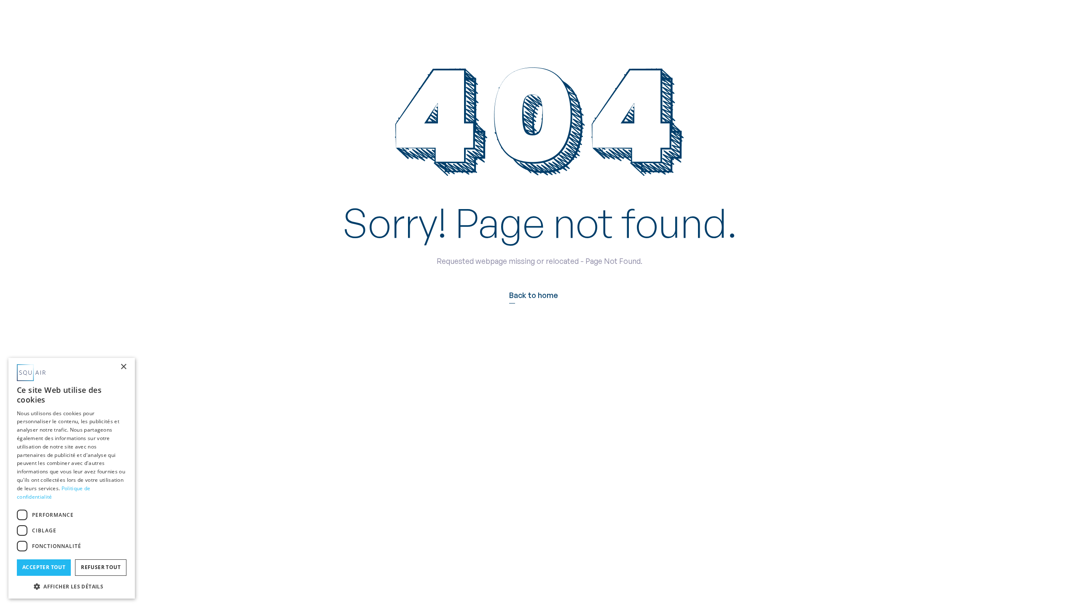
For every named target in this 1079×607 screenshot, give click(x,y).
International (560, 18)
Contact (666, 18)
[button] (464, 18)
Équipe (509, 18)
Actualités (616, 18)
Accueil (417, 18)
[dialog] (71, 478)
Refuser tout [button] (101, 567)
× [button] (123, 367)
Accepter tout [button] (43, 567)
